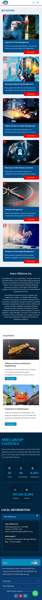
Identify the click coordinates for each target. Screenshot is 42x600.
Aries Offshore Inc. (10, 517)
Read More (31, 52)
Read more (11, 379)
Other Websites (8, 586)
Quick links (6, 581)
